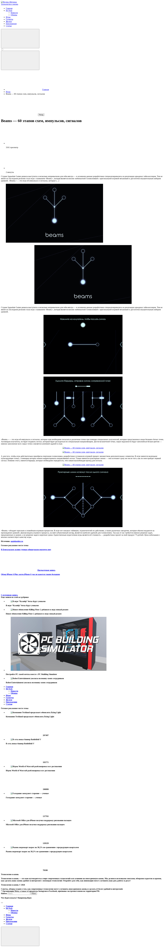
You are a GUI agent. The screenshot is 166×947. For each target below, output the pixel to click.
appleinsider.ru (17, 541)
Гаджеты (10, 698)
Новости (14, 691)
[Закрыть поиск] (2, 902)
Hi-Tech (9, 689)
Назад (41, 115)
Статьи (9, 704)
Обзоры (14, 693)
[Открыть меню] (20, 60)
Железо (9, 700)
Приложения (11, 702)
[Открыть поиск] (20, 38)
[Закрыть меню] (20, 936)
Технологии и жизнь (9, 4)
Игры (8, 695)
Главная (9, 687)
